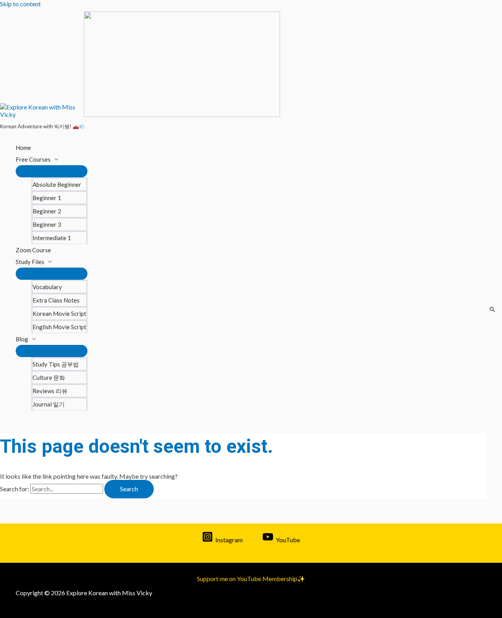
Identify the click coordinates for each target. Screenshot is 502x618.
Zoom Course (33, 249)
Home (23, 147)
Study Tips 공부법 (56, 364)
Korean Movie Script (59, 313)
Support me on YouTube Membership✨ (251, 578)
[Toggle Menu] (51, 171)
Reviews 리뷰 (50, 390)
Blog (22, 339)
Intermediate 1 (52, 237)
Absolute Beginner (57, 184)
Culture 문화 (49, 377)
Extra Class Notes (56, 300)
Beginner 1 (47, 197)
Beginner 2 (47, 211)
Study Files (30, 261)
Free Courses (33, 159)
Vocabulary (47, 286)
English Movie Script (59, 326)
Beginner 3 (47, 224)
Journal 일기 (49, 404)
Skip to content (20, 3)
